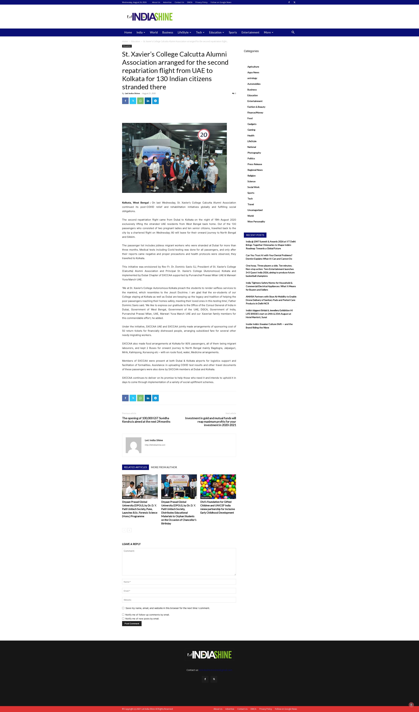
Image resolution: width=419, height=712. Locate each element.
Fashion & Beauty (256, 106)
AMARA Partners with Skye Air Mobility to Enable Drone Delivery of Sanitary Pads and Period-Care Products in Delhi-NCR (271, 300)
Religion (251, 175)
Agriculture (253, 66)
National (251, 147)
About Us (156, 2)
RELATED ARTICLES (135, 467)
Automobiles (254, 83)
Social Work (253, 187)
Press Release (254, 164)
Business (167, 32)
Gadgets (251, 124)
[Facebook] (289, 2)
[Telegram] (155, 101)
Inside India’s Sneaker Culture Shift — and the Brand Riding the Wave (269, 326)
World (154, 32)
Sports (233, 32)
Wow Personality (256, 221)
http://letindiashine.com (155, 445)
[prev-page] (124, 530)
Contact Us (179, 2)
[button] (293, 32)
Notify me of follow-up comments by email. (147, 614)
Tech (199, 32)
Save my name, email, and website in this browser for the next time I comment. (168, 608)
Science (251, 181)
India (140, 32)
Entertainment (250, 32)
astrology (252, 78)
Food (250, 118)
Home (128, 32)
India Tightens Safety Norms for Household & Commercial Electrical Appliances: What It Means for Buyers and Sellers (271, 286)
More (267, 32)
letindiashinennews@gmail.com (215, 670)
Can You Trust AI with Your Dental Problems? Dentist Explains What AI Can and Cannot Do (269, 257)
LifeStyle (183, 32)
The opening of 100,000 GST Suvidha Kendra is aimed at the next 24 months (146, 419)
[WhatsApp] (140, 101)
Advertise (167, 2)
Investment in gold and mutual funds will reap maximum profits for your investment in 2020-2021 (210, 421)
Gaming (251, 129)
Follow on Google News (221, 2)
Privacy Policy (201, 2)
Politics (251, 158)
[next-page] (129, 530)
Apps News (253, 72)
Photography (254, 152)
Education (215, 32)
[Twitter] (294, 2)
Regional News (255, 169)
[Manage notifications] (411, 704)
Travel (250, 204)
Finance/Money (255, 112)
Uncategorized (255, 210)
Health (250, 135)
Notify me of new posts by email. (142, 618)
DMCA (189, 2)
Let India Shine (132, 93)
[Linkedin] (148, 101)
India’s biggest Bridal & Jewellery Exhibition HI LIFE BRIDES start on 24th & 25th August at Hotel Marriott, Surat (269, 314)
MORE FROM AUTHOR (164, 467)
